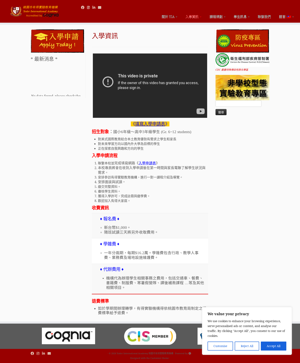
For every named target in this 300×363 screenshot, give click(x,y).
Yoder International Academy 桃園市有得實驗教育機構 (145, 353)
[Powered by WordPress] (189, 352)
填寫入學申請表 (150, 123)
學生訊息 (241, 16)
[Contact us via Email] (101, 7)
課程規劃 (216, 16)
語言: (283, 16)
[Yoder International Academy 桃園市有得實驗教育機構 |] (34, 9)
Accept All (273, 346)
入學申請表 (147, 163)
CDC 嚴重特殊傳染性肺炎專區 (232, 69)
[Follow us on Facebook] (84, 7)
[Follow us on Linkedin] (95, 7)
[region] (247, 331)
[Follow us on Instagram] (89, 7)
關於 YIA (168, 16)
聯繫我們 (264, 16)
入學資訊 (192, 16)
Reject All (247, 346)
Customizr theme (159, 358)
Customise (220, 346)
